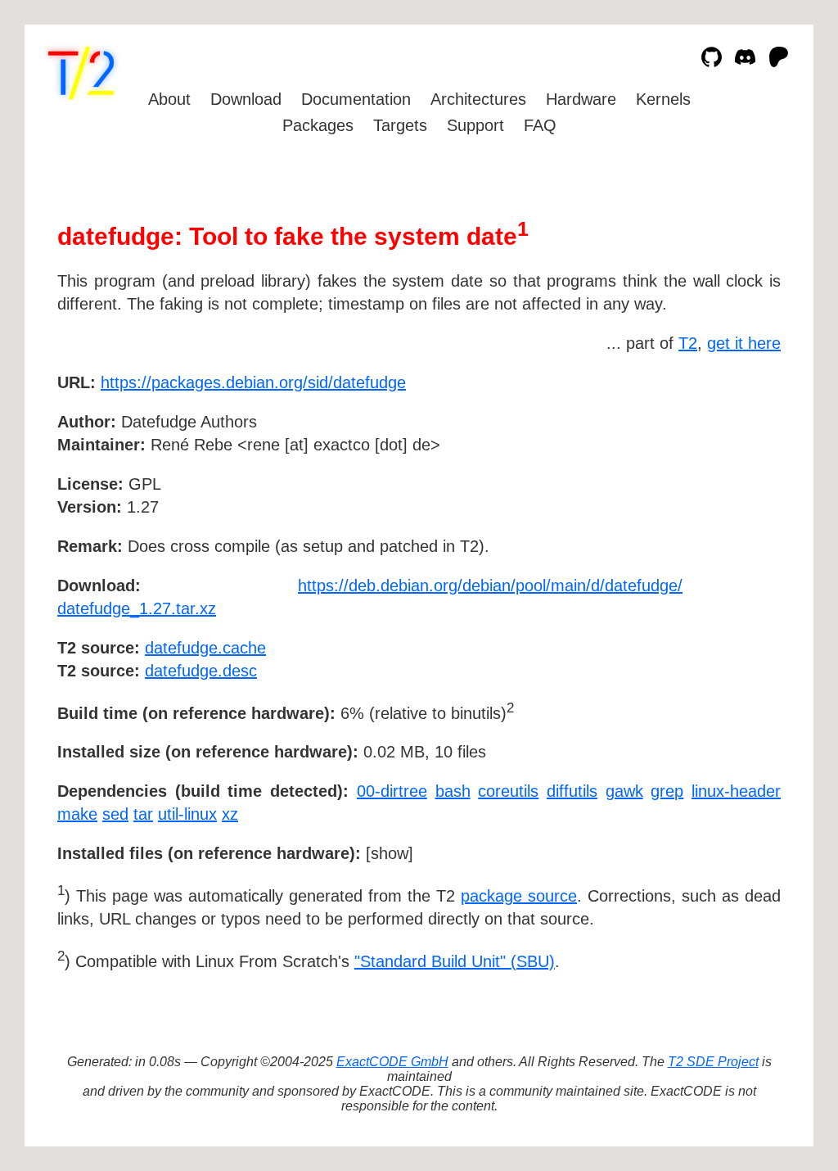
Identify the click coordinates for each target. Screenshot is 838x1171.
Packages (318, 125)
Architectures (478, 99)
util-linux (187, 814)
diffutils (572, 791)
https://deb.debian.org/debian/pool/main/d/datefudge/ (490, 585)
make (77, 814)
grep (667, 791)
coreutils (508, 791)
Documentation (356, 99)
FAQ (540, 125)
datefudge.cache (205, 648)
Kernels (663, 99)
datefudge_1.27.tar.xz (136, 608)
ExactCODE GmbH (392, 1062)
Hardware (581, 99)
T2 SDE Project (713, 1062)
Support (475, 125)
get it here (744, 343)
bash (453, 791)
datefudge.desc (201, 671)
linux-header (736, 791)
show (389, 853)
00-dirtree (392, 791)
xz (230, 814)
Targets (400, 125)
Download (246, 99)
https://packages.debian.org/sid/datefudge (253, 382)
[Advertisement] (732, 477)
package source (519, 896)
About (169, 99)
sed (115, 814)
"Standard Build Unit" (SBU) (454, 961)
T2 (687, 343)
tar (143, 814)
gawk (624, 791)
